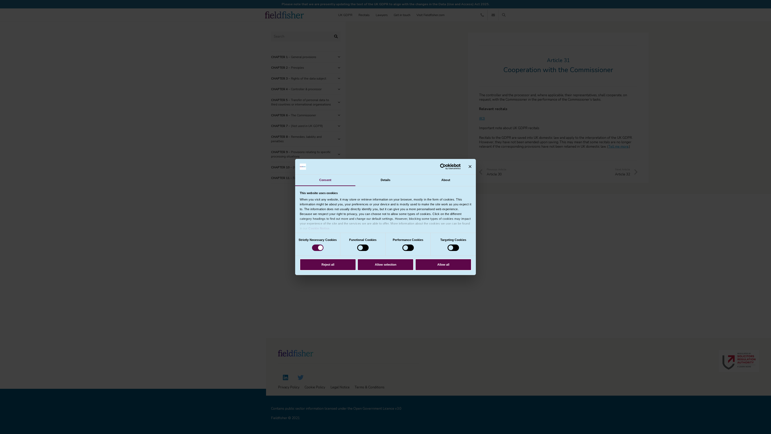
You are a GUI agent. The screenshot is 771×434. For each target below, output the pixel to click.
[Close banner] (470, 166)
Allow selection (385, 264)
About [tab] (445, 180)
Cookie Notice (318, 228)
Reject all (327, 264)
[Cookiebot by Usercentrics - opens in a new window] (443, 167)
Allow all (443, 264)
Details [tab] (386, 180)
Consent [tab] (325, 180)
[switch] (363, 248)
